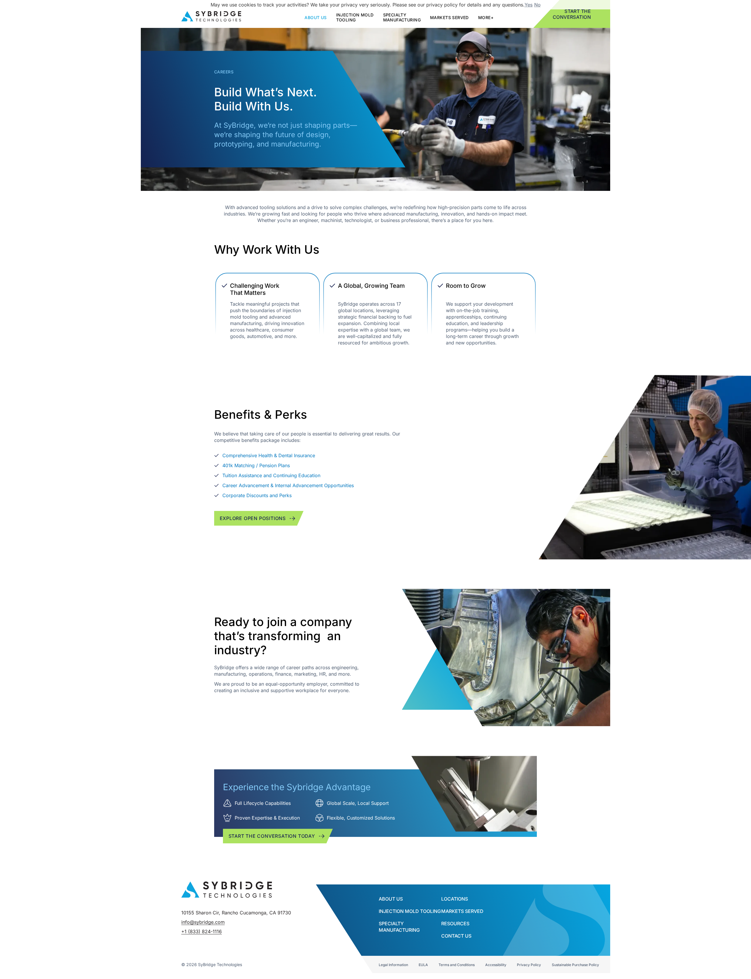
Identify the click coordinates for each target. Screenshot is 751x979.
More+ (485, 17)
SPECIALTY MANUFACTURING (402, 17)
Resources (455, 923)
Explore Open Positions (253, 518)
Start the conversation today (272, 836)
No (537, 5)
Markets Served (449, 17)
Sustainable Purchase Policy (575, 965)
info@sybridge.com (203, 922)
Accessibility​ (495, 965)
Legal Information (393, 965)
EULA (423, 965)
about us (316, 17)
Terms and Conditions (457, 965)
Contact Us (456, 936)
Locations (454, 899)
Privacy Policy (529, 965)
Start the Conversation (572, 14)
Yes (529, 5)
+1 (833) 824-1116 (201, 931)
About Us (391, 899)
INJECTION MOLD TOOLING (410, 911)
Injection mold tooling (355, 17)
